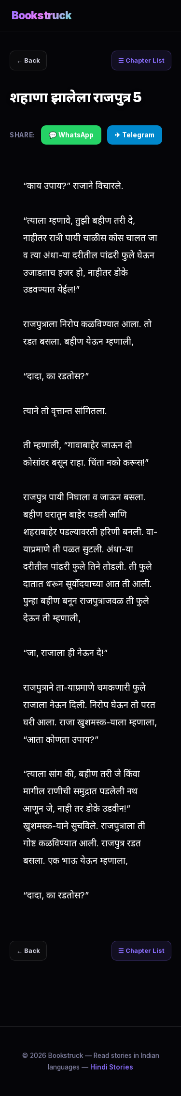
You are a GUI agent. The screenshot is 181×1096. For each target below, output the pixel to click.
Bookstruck (41, 15)
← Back (28, 60)
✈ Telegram (134, 135)
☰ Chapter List (141, 60)
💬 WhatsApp (71, 135)
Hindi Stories (111, 1067)
